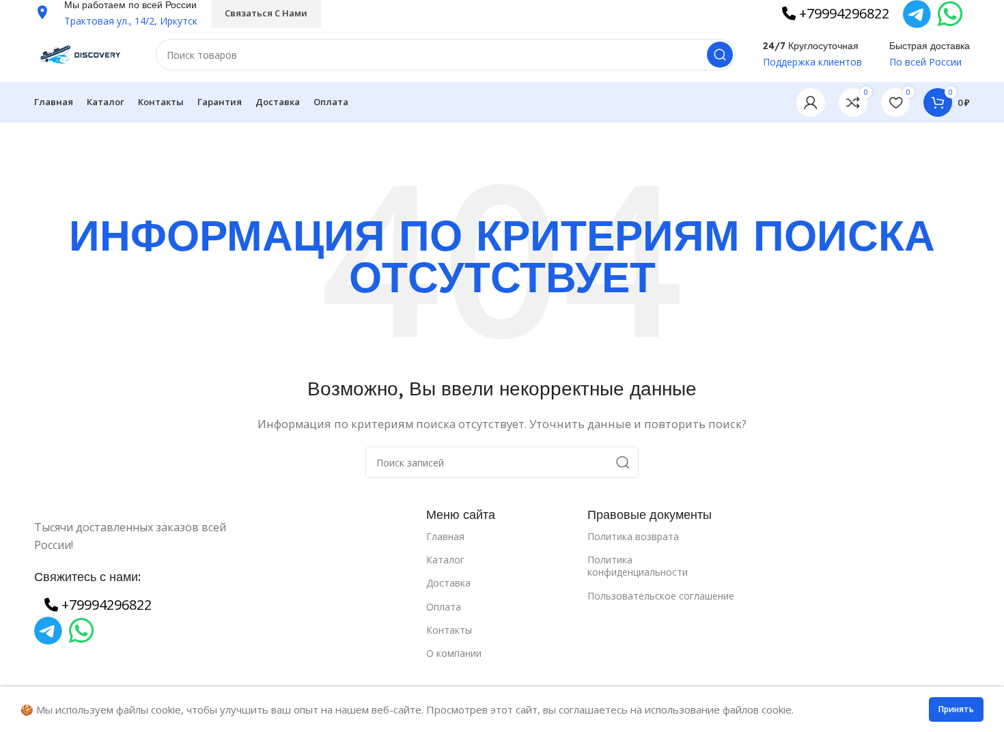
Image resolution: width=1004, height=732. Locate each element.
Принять (956, 709)
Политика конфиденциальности (637, 565)
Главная (445, 536)
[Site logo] (81, 53)
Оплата (443, 606)
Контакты (449, 629)
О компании (454, 653)
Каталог (445, 559)
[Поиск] (720, 55)
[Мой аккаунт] (811, 102)
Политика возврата (633, 536)
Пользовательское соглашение (660, 595)
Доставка (448, 582)
